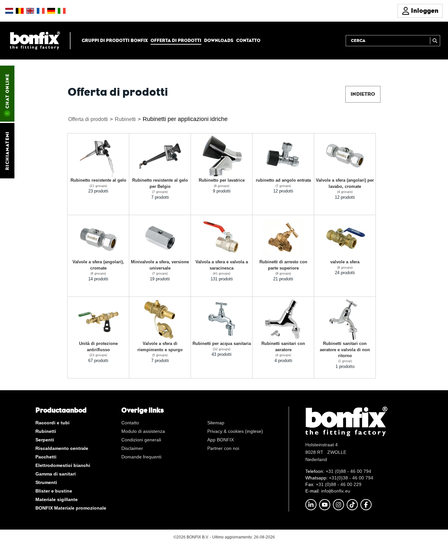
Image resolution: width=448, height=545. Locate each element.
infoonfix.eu (335, 491)
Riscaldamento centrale (61, 448)
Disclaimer (132, 448)
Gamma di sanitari (55, 473)
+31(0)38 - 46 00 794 (351, 477)
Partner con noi (223, 448)
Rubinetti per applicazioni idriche (185, 119)
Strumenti (46, 482)
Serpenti (44, 439)
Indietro (363, 94)
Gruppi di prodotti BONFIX (115, 40)
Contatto (248, 40)
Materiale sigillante (56, 499)
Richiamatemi (7, 150)
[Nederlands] (9, 11)
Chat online (7, 91)
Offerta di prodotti (176, 40)
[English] (30, 11)
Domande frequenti (141, 456)
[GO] (435, 40)
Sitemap (215, 422)
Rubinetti (125, 119)
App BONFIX (220, 439)
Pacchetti (45, 456)
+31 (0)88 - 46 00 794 (348, 471)
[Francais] (41, 11)
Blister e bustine (53, 491)
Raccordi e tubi (52, 422)
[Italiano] (62, 11)
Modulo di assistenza (143, 431)
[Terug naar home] (35, 40)
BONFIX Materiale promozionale (70, 508)
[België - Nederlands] (20, 11)
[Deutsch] (51, 11)
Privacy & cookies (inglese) (235, 431)
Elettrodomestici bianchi (62, 465)
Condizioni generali (141, 439)
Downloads (219, 40)
